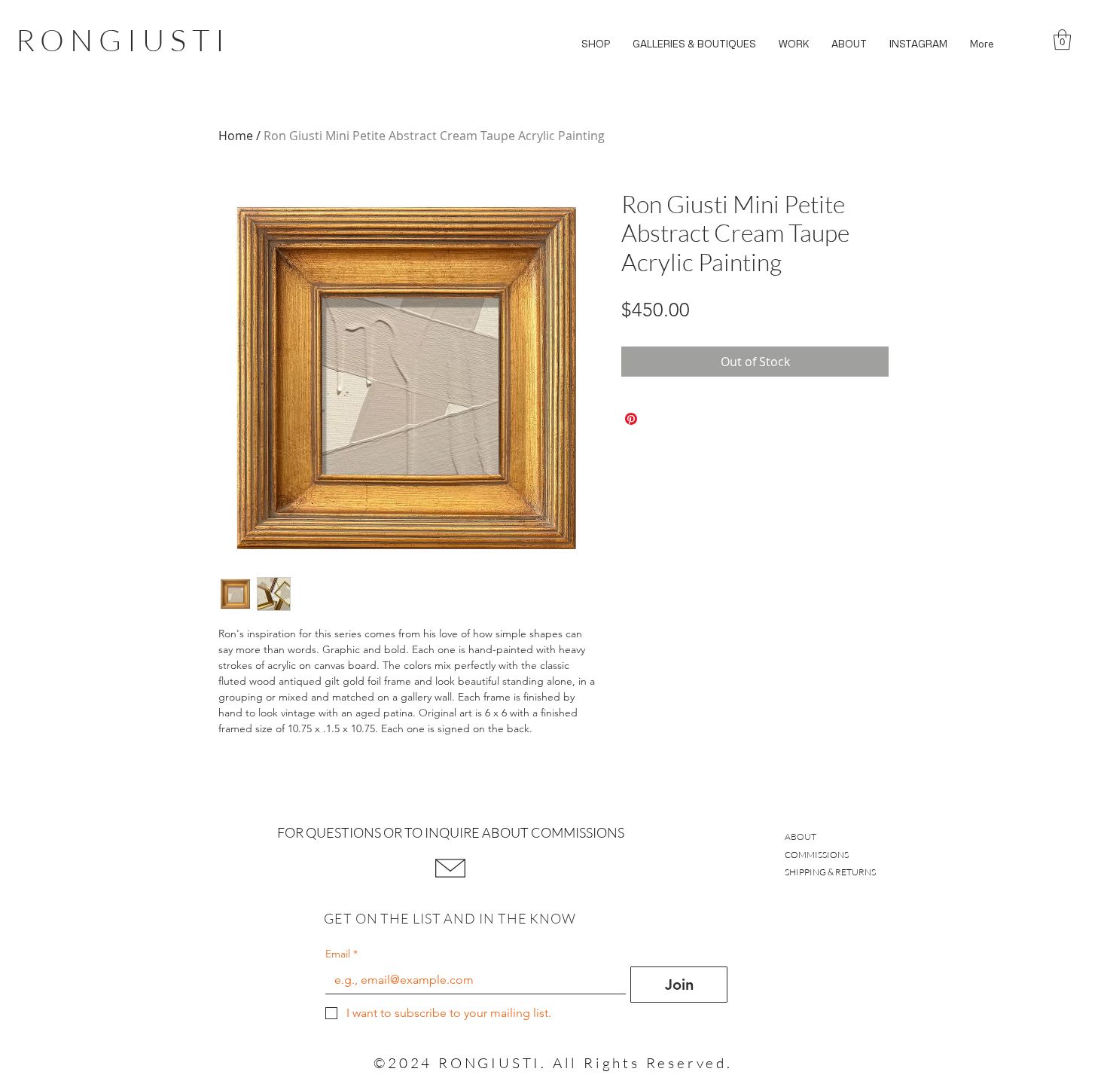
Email (341, 954)
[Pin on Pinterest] (631, 419)
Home (235, 135)
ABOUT (800, 836)
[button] (595, 43)
